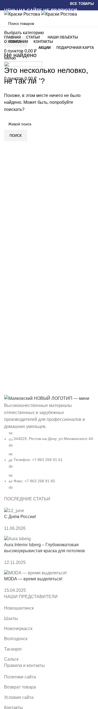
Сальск (11, 659)
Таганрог (13, 649)
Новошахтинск (19, 608)
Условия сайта (18, 697)
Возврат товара (20, 687)
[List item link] (49, 445)
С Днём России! (20, 516)
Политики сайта (20, 677)
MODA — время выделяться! (33, 579)
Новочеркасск (18, 628)
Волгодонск (15, 638)
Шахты (11, 618)
